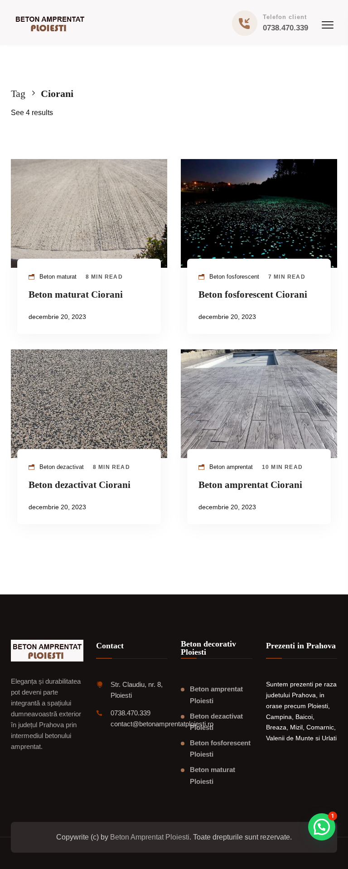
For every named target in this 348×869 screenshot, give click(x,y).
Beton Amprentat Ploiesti (149, 837)
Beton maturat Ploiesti (212, 775)
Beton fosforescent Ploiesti (220, 748)
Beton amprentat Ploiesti (216, 695)
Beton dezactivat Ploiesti (216, 722)
